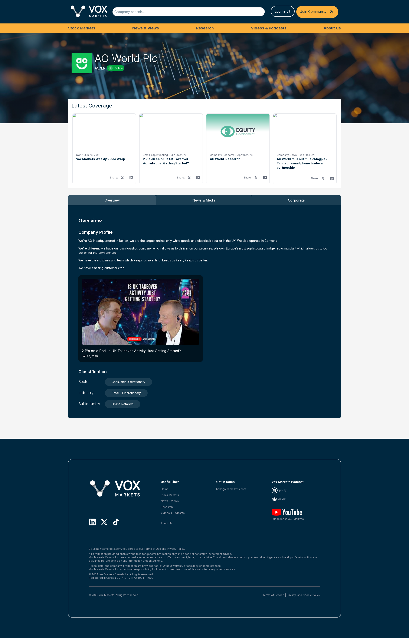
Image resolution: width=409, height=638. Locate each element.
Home (164, 489)
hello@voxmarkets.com (231, 489)
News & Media (203, 200)
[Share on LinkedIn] (131, 177)
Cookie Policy (311, 595)
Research (205, 28)
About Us (332, 28)
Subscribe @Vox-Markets (288, 519)
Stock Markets (81, 28)
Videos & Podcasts (269, 28)
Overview (112, 200)
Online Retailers (123, 404)
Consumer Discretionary (128, 382)
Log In (280, 11)
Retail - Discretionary (126, 393)
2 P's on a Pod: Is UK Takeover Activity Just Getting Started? (131, 353)
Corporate (296, 200)
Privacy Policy (175, 548)
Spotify (282, 490)
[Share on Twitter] (122, 177)
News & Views (145, 28)
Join (313, 11)
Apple (282, 498)
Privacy (291, 595)
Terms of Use (152, 548)
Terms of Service (273, 595)
